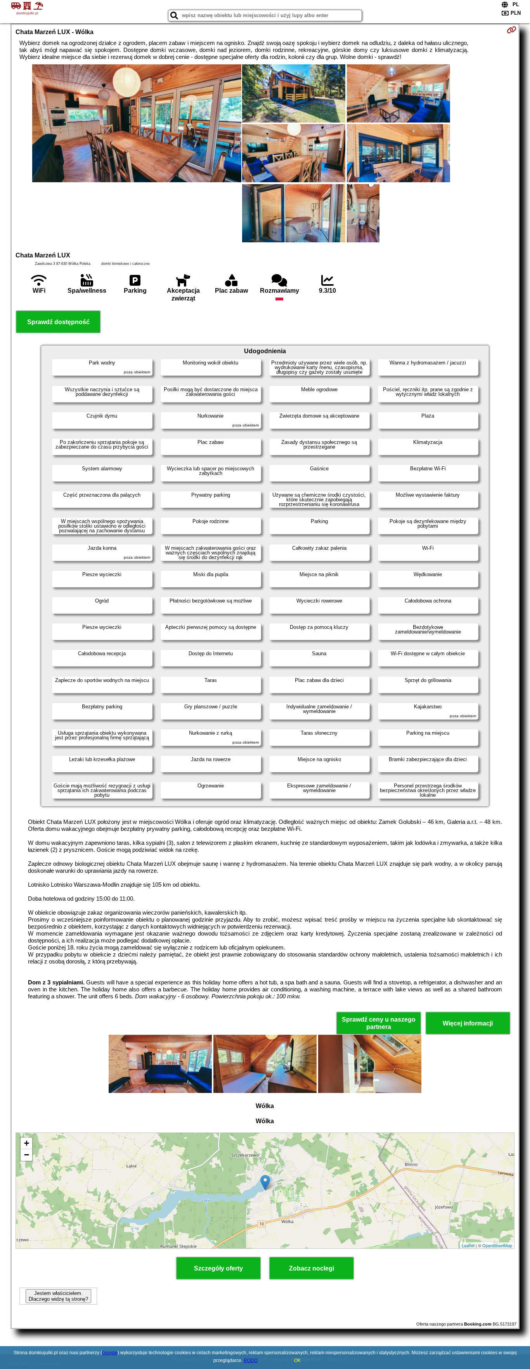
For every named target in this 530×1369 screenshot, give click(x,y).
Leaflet (468, 1245)
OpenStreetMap (497, 1245)
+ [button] (26, 1143)
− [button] (26, 1155)
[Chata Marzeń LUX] (136, 124)
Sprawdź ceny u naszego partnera (379, 1023)
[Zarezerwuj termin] (511, 30)
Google (110, 1352)
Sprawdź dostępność (58, 322)
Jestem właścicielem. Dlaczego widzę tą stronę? (58, 1296)
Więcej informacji (468, 1023)
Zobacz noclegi (311, 1268)
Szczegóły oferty (218, 1268)
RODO (251, 1360)
